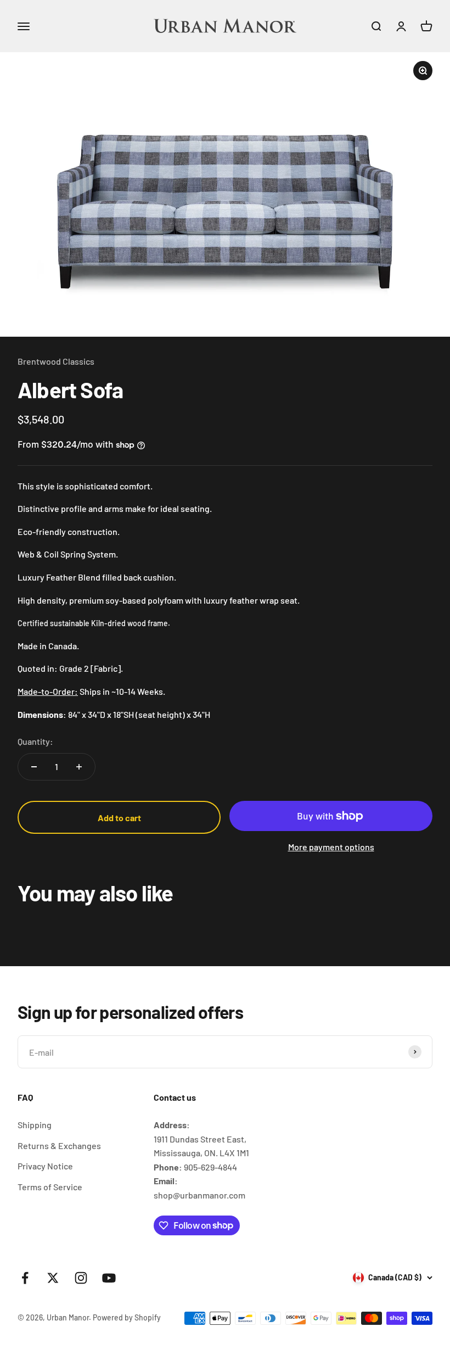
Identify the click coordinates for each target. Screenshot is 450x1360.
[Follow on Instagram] (81, 1277)
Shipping (35, 1124)
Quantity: (35, 741)
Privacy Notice (45, 1166)
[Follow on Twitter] (53, 1277)
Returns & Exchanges (59, 1145)
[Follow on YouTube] (109, 1277)
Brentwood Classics (56, 361)
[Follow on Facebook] (25, 1277)
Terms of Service (50, 1186)
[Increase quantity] (79, 767)
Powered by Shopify (127, 1317)
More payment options (331, 846)
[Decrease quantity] (34, 767)
